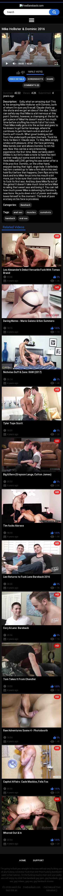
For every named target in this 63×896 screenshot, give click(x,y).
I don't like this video (23, 72)
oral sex (23, 218)
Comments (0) (31, 85)
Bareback (25, 205)
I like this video (18, 72)
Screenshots (35, 79)
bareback (10, 218)
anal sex (18, 212)
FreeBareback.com (31, 887)
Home (22, 860)
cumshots (45, 212)
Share (50, 79)
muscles (31, 212)
